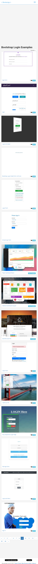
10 (25, 538)
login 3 (4, 530)
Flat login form (5, 466)
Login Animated (6, 144)
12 (32, 538)
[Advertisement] (19, 23)
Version (32, 50)
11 (29, 538)
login (3, 112)
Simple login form (6, 240)
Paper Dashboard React (8, 273)
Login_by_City (5, 402)
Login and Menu (6, 498)
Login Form (5, 208)
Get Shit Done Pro (6, 338)
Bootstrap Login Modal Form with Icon (11, 176)
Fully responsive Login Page (9, 434)
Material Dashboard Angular (9, 305)
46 (5, 541)
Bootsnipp (6, 2)
